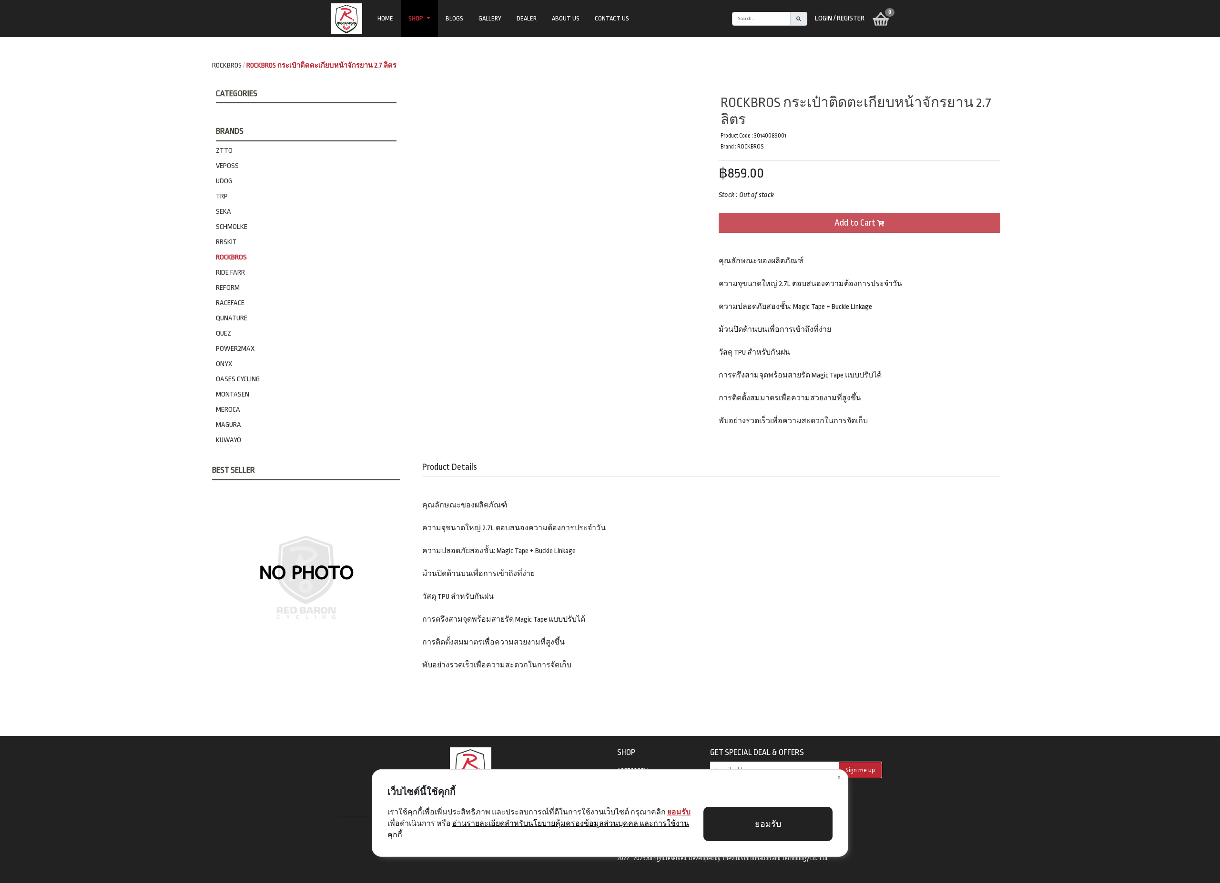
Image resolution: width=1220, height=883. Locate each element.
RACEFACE (230, 303)
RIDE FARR (230, 272)
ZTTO (224, 151)
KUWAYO (228, 440)
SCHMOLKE (231, 227)
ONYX (224, 364)
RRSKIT (226, 242)
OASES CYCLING (238, 379)
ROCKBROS (231, 257)
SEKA (223, 212)
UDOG (224, 181)
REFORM (228, 288)
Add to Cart (855, 223)
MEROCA (228, 410)
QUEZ (223, 333)
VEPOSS (227, 166)
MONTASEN (232, 394)
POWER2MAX (235, 349)
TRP (222, 196)
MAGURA (228, 425)
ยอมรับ (768, 824)
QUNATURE (231, 318)
